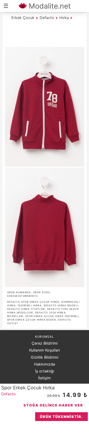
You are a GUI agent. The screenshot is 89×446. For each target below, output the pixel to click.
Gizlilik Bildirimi (44, 357)
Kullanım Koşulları (44, 350)
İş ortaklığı (44, 371)
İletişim (44, 378)
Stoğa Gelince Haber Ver (53, 405)
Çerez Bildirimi (45, 343)
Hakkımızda (44, 364)
